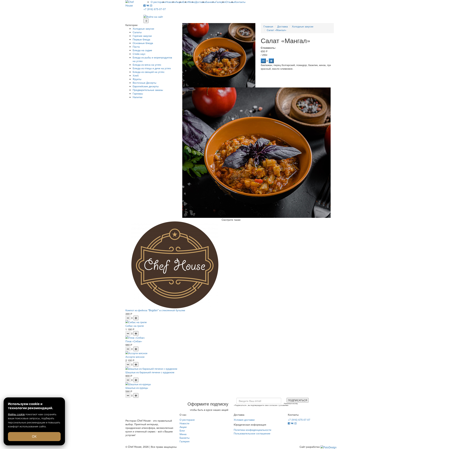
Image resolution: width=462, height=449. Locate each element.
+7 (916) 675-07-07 (154, 9)
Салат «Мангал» (276, 30)
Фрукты (137, 79)
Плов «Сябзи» (133, 341)
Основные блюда (143, 43)
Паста (136, 46)
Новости (184, 423)
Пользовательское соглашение (252, 433)
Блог (182, 430)
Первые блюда (141, 39)
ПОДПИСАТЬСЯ (297, 400)
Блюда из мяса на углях (147, 64)
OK (34, 436)
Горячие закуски (142, 36)
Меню (183, 434)
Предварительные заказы (148, 90)
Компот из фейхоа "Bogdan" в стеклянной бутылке (155, 310)
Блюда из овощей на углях (148, 72)
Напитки (137, 97)
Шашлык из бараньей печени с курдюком (149, 372)
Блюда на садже (142, 50)
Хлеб (136, 75)
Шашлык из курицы (136, 387)
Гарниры (138, 93)
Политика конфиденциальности (252, 430)
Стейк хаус (139, 54)
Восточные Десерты (144, 82)
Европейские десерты (146, 86)
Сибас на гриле (134, 325)
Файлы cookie (16, 414)
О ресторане (187, 419)
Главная (268, 26)
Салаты (137, 32)
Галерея (184, 441)
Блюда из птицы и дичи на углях (152, 68)
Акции (183, 427)
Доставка (282, 26)
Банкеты (184, 437)
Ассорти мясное (135, 356)
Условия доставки (244, 419)
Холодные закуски (143, 28)
